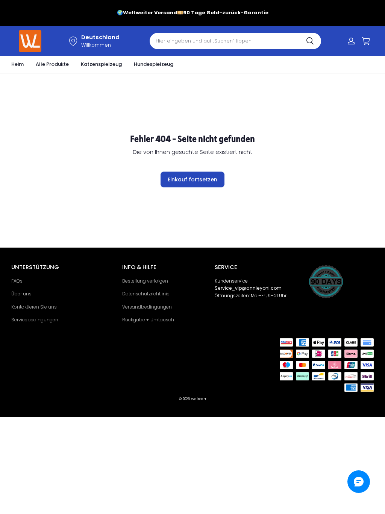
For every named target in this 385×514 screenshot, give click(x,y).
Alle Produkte (52, 64)
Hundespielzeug (153, 64)
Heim (17, 64)
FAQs (17, 281)
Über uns (21, 293)
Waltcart (198, 398)
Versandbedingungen (147, 307)
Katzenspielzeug (101, 64)
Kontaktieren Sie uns (34, 307)
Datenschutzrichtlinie (146, 293)
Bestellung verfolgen (145, 281)
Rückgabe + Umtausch (148, 319)
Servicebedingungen (34, 319)
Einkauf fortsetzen (192, 179)
